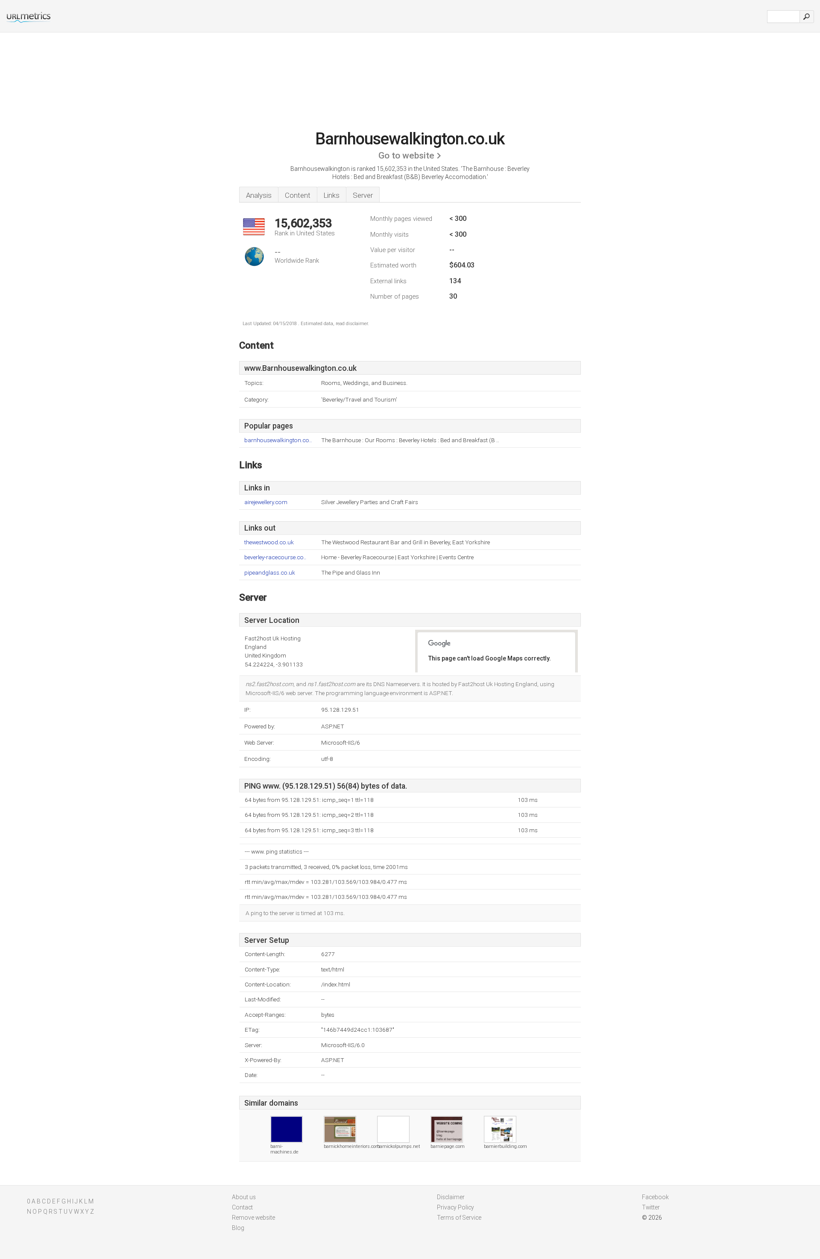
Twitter (651, 1207)
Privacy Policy (455, 1207)
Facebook (655, 1197)
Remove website (253, 1217)
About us (244, 1197)
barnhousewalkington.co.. (278, 440)
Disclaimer (451, 1197)
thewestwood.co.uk (269, 542)
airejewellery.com (265, 502)
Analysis (259, 195)
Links (332, 195)
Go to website (406, 155)
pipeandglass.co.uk (269, 572)
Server (363, 195)
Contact (242, 1207)
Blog (238, 1227)
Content (297, 195)
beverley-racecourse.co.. (275, 557)
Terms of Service (459, 1217)
